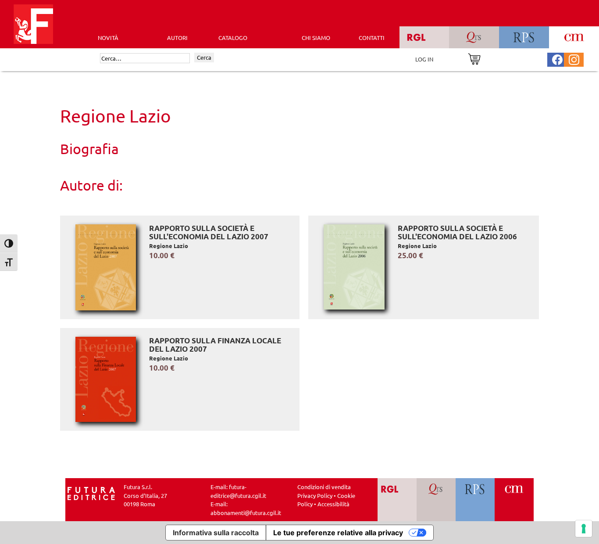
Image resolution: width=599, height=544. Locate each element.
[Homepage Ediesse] (91, 493)
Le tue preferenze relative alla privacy (338, 532)
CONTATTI (372, 37)
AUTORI (177, 37)
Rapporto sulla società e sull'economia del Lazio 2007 (208, 232)
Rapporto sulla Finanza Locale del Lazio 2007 (215, 345)
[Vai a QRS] (436, 500)
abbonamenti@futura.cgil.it (245, 512)
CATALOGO (232, 37)
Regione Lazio (168, 245)
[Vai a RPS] (475, 500)
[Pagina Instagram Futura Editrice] (574, 58)
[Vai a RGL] (397, 500)
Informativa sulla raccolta (216, 532)
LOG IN (424, 59)
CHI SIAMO (316, 37)
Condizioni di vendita (324, 486)
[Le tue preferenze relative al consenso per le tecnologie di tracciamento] (583, 528)
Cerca (204, 57)
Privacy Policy (314, 495)
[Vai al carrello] (474, 58)
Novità (108, 37)
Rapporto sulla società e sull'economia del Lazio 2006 (457, 232)
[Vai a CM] (514, 500)
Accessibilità (333, 504)
